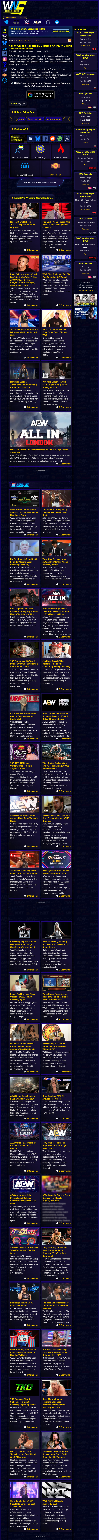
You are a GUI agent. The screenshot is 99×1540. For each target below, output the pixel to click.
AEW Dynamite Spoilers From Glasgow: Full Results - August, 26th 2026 (56, 1198)
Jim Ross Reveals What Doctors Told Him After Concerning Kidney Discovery (56, 664)
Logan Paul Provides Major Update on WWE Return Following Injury (22, 997)
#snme (85, 142)
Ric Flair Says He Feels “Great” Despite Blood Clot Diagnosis (22, 225)
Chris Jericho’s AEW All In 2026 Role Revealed (54, 1097)
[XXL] (36, 40)
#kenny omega (54, 119)
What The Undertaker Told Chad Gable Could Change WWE (54, 332)
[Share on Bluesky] (37, 138)
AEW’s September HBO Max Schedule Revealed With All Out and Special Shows (55, 716)
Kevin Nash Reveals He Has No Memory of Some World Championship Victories (55, 1454)
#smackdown (85, 46)
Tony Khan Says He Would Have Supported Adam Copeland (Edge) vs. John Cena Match (54, 1252)
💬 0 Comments (31, 250)
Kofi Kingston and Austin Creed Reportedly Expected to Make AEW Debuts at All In (24, 611)
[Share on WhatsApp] (59, 138)
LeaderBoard (55, 175)
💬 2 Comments (31, 637)
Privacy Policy (86, 290)
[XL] (31, 40)
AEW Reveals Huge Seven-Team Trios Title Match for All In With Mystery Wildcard (55, 611)
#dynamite (85, 104)
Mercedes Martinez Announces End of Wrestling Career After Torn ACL (23, 384)
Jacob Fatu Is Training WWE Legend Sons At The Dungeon (24, 872)
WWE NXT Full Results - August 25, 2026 (53, 1502)
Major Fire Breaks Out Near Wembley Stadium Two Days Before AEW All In (39, 451)
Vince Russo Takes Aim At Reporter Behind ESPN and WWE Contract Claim (55, 997)
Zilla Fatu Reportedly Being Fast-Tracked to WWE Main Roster (54, 512)
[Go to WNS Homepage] (15, 8)
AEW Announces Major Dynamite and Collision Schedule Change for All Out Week (23, 1199)
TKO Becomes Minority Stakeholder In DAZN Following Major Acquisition (23, 1402)
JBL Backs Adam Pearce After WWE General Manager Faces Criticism (56, 225)
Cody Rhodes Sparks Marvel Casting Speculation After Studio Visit (23, 716)
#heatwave (85, 84)
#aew (22, 119)
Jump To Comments (19, 158)
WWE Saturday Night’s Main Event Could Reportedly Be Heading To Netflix (23, 1352)
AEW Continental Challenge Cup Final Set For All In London (23, 1145)
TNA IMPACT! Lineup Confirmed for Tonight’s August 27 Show (21, 766)
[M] (26, 40)
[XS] (20, 40)
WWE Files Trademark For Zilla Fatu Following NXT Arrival (56, 275)
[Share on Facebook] (45, 138)
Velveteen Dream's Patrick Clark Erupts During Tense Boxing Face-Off (54, 384)
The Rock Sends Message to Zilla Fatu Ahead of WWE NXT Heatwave (55, 1305)
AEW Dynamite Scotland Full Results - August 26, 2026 (55, 872)
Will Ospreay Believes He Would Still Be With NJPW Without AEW (54, 1046)
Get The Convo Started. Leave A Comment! (40, 182)
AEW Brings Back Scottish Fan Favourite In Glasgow (22, 1097)
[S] (24, 40)
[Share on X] (67, 138)
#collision (85, 123)
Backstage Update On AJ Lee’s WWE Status (21, 1304)
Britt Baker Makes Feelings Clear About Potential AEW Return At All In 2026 (54, 1352)
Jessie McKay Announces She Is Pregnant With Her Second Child (24, 332)
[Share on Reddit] (52, 138)
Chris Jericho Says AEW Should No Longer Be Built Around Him (22, 1504)
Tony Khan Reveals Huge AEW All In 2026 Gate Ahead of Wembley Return (56, 562)
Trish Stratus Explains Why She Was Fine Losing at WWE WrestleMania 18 (55, 766)
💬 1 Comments (63, 407)
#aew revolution (35, 119)
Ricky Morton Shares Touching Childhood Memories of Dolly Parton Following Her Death (54, 1403)
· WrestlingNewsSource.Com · (15, 17)
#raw (85, 68)
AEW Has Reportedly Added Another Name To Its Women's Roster (24, 818)
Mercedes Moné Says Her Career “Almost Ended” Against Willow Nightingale (22, 1046)
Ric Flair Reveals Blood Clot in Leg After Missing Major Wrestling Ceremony (24, 562)
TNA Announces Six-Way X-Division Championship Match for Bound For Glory (24, 664)
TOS (79, 290)
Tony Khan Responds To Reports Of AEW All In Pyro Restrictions (54, 1145)
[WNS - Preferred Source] (40, 94)
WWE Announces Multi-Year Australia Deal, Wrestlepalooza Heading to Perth (24, 512)
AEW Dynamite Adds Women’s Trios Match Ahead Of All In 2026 (24, 1250)
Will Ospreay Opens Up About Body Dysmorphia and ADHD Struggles (56, 818)
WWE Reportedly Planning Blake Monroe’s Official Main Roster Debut (55, 944)
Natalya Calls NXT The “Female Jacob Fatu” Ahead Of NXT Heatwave (23, 1454)
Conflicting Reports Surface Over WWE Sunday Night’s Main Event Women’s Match (23, 944)
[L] (29, 40)
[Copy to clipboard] (30, 138)
